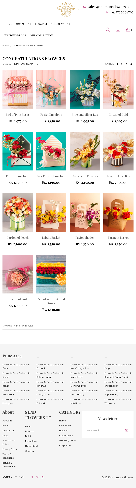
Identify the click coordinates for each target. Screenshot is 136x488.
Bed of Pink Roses (18, 115)
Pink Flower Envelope (51, 176)
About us (7, 420)
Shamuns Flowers (122, 477)
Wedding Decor (15, 35)
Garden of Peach (17, 238)
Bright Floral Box (118, 176)
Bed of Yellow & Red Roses (51, 301)
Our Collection (41, 35)
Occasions (23, 24)
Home (8, 24)
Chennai (29, 451)
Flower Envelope (17, 176)
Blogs (5, 425)
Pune (28, 426)
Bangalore (31, 441)
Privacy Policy (9, 449)
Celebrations (60, 24)
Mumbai (29, 431)
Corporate (65, 445)
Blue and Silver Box (85, 115)
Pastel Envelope (51, 115)
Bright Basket (51, 238)
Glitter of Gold (118, 115)
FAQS (5, 435)
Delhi (28, 436)
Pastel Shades (84, 238)
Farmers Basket (118, 238)
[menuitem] (8, 24)
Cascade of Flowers (85, 176)
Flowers (41, 24)
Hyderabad (31, 446)
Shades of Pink (18, 299)
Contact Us (8, 430)
